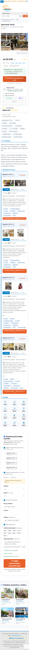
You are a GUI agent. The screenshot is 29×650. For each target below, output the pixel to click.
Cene (23, 189)
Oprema (7, 189)
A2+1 (13, 63)
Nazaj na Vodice (6, 114)
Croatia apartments (14, 644)
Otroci (8, 493)
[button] (14, 109)
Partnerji (12, 646)
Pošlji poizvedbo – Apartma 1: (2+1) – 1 (15, 218)
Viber (21, 98)
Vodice (17, 19)
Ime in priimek (8, 503)
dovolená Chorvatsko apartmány (18, 641)
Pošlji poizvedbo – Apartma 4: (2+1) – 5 (15, 391)
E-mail (6, 510)
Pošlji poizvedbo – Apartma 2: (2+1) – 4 (15, 270)
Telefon (9, 517)
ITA (19, 530)
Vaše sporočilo (12, 539)
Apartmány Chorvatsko (19, 646)
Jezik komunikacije (13, 528)
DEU (14, 530)
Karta (15, 101)
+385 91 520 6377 (10, 95)
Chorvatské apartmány (14, 647)
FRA (9, 533)
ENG (9, 530)
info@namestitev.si (16, 635)
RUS (14, 533)
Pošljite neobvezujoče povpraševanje (14, 563)
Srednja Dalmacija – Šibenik (7, 19)
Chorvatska (16, 642)
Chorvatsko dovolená (8, 642)
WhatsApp (9, 98)
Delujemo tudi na (7, 641)
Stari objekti (6, 646)
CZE (5, 530)
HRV (18, 533)
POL (5, 535)
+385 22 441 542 (9, 93)
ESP (5, 533)
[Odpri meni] (2, 1)
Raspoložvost (15, 189)
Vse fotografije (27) (23, 53)
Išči (26, 16)
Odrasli (6, 486)
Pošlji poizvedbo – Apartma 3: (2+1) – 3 (15, 331)
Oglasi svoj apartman (17, 638)
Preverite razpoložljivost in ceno (15, 79)
